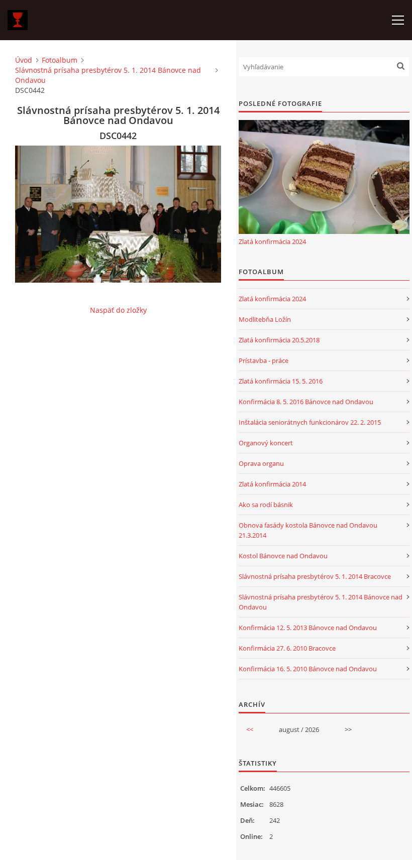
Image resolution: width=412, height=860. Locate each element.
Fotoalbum (59, 60)
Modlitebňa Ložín (265, 319)
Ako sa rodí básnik (266, 504)
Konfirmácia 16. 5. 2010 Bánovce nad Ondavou (308, 668)
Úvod (23, 60)
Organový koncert (266, 442)
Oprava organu (261, 463)
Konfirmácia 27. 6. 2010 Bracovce (287, 648)
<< (249, 729)
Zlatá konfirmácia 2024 (272, 241)
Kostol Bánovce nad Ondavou (283, 555)
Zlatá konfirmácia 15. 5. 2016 (281, 381)
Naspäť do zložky (118, 310)
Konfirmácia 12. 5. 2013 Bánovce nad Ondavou (308, 627)
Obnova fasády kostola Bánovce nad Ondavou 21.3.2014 (308, 530)
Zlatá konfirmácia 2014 (272, 483)
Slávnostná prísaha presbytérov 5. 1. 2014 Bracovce (315, 576)
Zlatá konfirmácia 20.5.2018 (279, 339)
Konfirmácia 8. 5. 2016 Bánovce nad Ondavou (306, 401)
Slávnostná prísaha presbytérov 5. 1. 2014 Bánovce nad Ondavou (108, 75)
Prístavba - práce (263, 360)
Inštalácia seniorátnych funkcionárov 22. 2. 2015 (310, 422)
